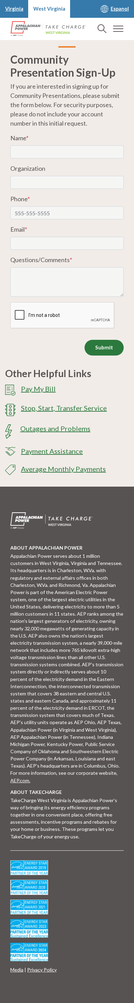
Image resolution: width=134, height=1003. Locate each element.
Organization (27, 168)
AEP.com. (20, 780)
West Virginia (49, 9)
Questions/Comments (41, 259)
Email (18, 229)
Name (19, 138)
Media (16, 970)
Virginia (14, 9)
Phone (20, 199)
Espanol (120, 9)
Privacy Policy (42, 970)
